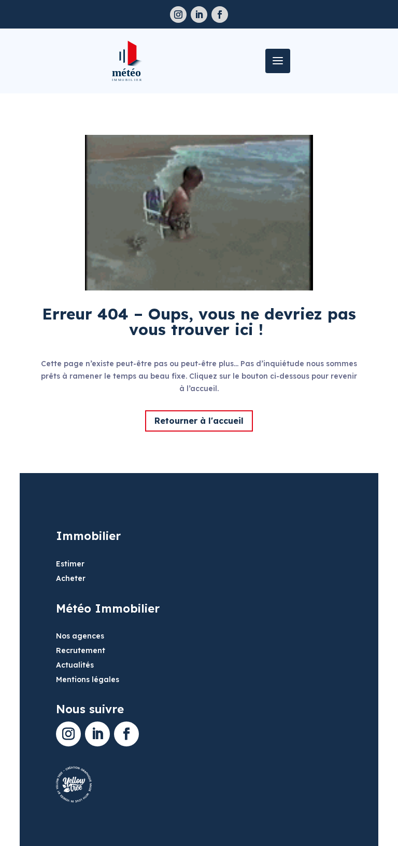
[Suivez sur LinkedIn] (199, 14)
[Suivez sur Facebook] (219, 14)
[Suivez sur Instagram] (178, 14)
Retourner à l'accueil (199, 420)
